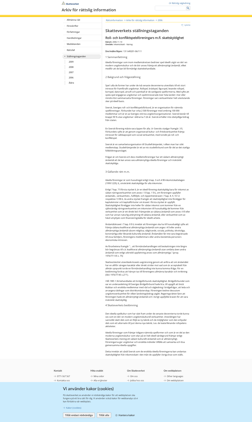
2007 (71, 72)
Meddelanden (73, 44)
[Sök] (188, 8)
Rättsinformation (114, 20)
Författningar (73, 31)
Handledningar (74, 38)
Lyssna (187, 25)
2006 (71, 77)
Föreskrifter (72, 25)
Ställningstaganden (76, 56)
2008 (71, 67)
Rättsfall (71, 50)
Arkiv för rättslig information (140, 20)
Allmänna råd (73, 19)
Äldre (71, 82)
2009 (71, 61)
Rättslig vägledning (181, 3)
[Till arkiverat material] (70, 4)
